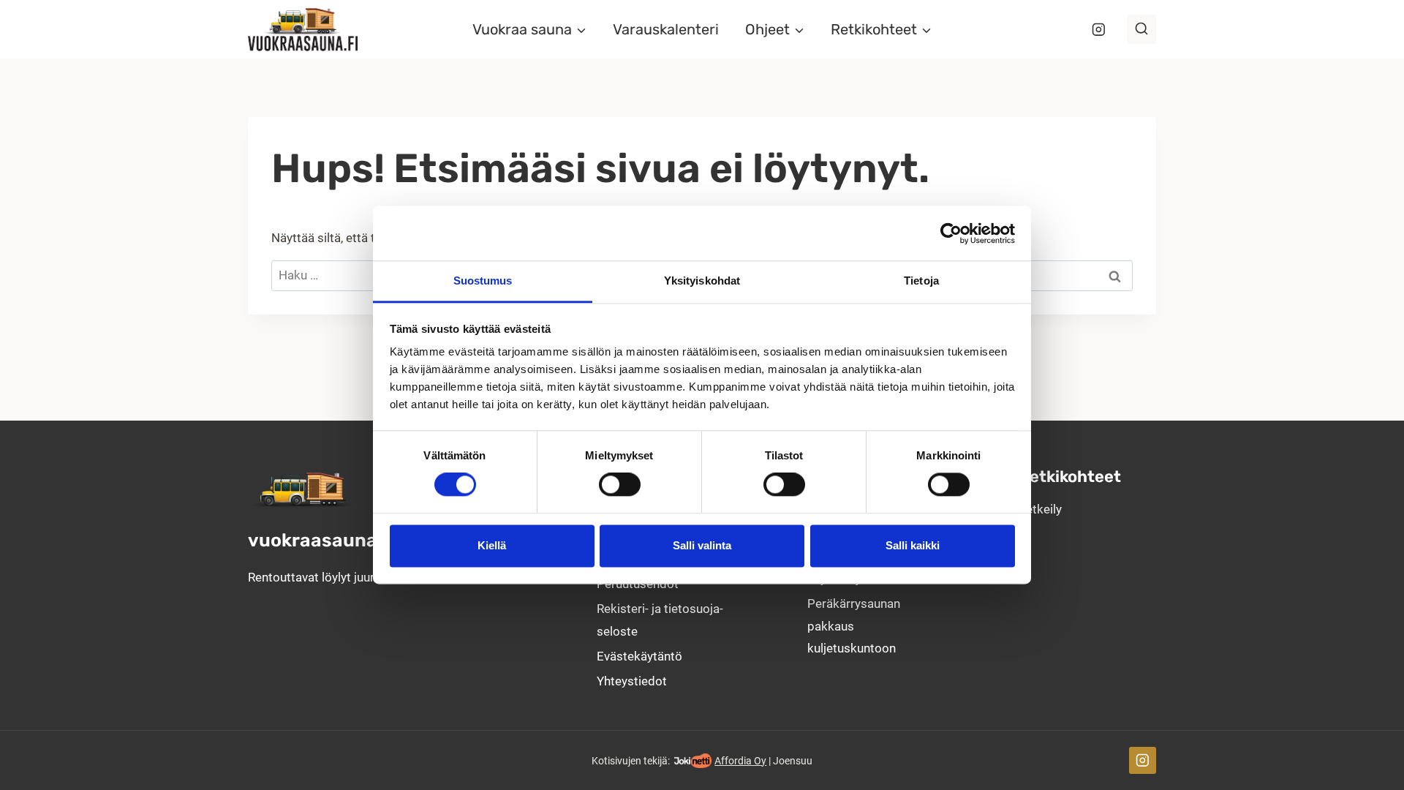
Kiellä (492, 545)
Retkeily (1040, 509)
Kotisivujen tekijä (630, 761)
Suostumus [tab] (483, 280)
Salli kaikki (913, 545)
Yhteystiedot (632, 681)
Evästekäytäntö (639, 656)
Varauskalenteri (666, 29)
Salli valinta (702, 545)
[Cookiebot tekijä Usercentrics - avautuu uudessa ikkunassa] (951, 233)
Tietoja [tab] (921, 280)
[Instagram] (1098, 28)
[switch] (620, 485)
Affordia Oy (740, 761)
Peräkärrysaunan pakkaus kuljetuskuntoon (853, 625)
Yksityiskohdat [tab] (702, 280)
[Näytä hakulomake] (1141, 29)
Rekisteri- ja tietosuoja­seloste (660, 620)
